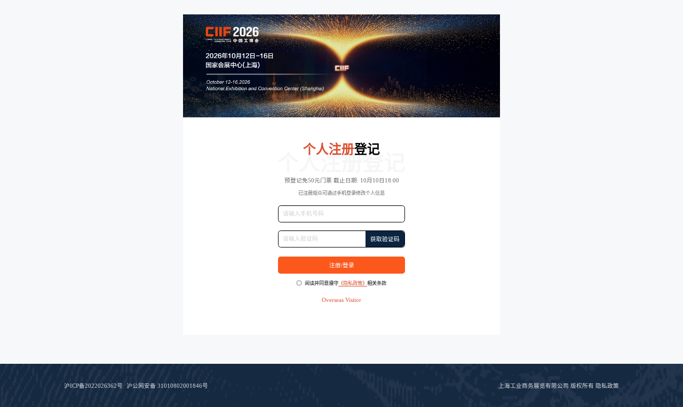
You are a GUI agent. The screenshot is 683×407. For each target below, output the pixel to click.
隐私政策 (607, 386)
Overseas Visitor (341, 300)
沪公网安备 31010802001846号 (167, 386)
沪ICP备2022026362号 (93, 386)
